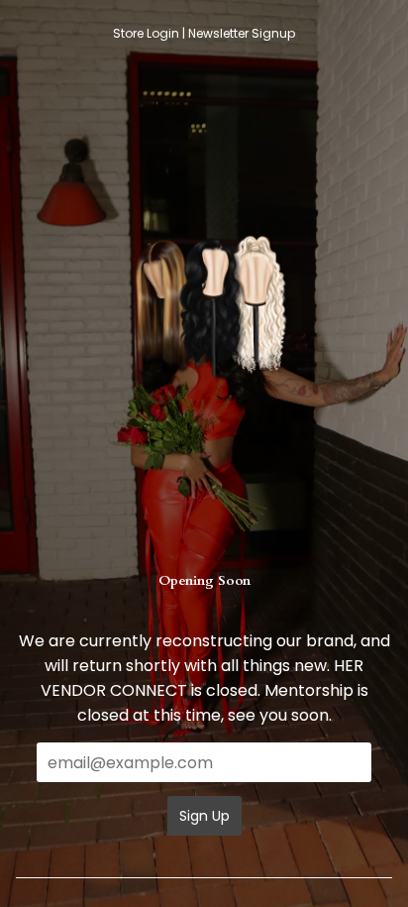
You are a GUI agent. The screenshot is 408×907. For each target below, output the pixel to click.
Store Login (146, 33)
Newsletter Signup (241, 33)
